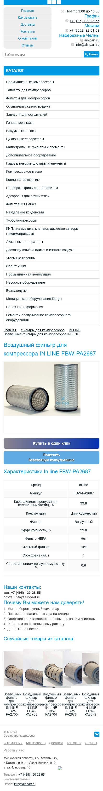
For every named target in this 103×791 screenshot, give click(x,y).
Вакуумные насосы (21, 131)
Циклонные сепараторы (25, 139)
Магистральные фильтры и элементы (35, 147)
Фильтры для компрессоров (28, 98)
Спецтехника (16, 266)
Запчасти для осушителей (26, 114)
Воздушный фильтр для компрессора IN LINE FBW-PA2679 (92, 704)
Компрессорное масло (24, 171)
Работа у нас (14, 750)
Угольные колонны (20, 258)
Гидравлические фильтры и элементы (36, 163)
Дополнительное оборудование (31, 155)
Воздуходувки (17, 290)
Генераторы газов (20, 123)
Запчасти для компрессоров (28, 90)
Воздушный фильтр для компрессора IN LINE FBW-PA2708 (33, 704)
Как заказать (27, 17)
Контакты (27, 31)
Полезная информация (24, 307)
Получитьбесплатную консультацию (51, 457)
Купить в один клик (51, 443)
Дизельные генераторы (24, 242)
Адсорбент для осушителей (28, 196)
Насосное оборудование (25, 282)
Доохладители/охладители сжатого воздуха (40, 250)
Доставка (28, 24)
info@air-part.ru (27, 597)
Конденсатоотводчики (23, 180)
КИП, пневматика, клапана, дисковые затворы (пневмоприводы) (42, 231)
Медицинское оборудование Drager (34, 299)
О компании (27, 38)
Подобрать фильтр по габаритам (32, 188)
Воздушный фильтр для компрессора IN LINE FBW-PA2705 (14, 704)
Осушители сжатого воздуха (28, 106)
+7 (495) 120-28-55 (26, 592)
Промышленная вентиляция (28, 274)
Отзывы (28, 45)
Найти (93, 54)
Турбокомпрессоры (21, 220)
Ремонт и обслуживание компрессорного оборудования (38, 317)
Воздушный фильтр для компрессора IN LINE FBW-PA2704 (53, 704)
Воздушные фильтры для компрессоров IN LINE (41, 334)
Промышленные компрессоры (30, 82)
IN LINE (74, 330)
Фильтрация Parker (21, 204)
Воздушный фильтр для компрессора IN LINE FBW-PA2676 (73, 704)
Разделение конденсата (25, 212)
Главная (27, 10)
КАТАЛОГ (15, 70)
